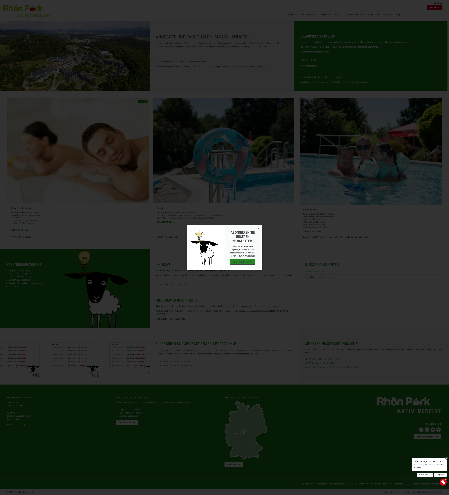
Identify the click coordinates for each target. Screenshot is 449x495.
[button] (258, 229)
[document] (224, 247)
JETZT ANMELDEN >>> (242, 262)
